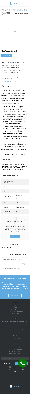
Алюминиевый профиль (15, 353)
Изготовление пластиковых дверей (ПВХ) (14, 264)
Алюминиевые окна (15, 338)
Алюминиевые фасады (15, 347)
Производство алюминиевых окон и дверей (15, 327)
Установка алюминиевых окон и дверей (15, 324)
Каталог (15, 335)
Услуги (15, 318)
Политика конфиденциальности (15, 311)
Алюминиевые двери (15, 340)
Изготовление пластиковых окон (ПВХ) (13, 259)
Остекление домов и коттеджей (15, 345)
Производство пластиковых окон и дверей (15, 329)
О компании (15, 302)
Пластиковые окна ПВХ (15, 351)
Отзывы (15, 305)
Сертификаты (15, 313)
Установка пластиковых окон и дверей (15, 331)
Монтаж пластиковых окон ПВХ (11, 268)
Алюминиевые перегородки (15, 343)
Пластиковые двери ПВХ (15, 349)
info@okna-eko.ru (16, 367)
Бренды (15, 307)
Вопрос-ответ (15, 309)
